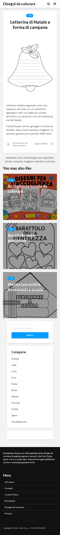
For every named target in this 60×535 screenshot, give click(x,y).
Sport (14, 415)
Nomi (14, 390)
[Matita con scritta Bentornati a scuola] (30, 294)
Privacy (8, 513)
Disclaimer (10, 501)
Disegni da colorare (19, 4)
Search (30, 335)
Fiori (14, 377)
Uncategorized (19, 421)
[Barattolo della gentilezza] (30, 245)
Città (14, 365)
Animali (15, 358)
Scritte (15, 409)
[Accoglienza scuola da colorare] (30, 196)
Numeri (15, 396)
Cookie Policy (11, 494)
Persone (16, 402)
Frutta (14, 384)
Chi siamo (9, 482)
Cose (30, 16)
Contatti (9, 488)
